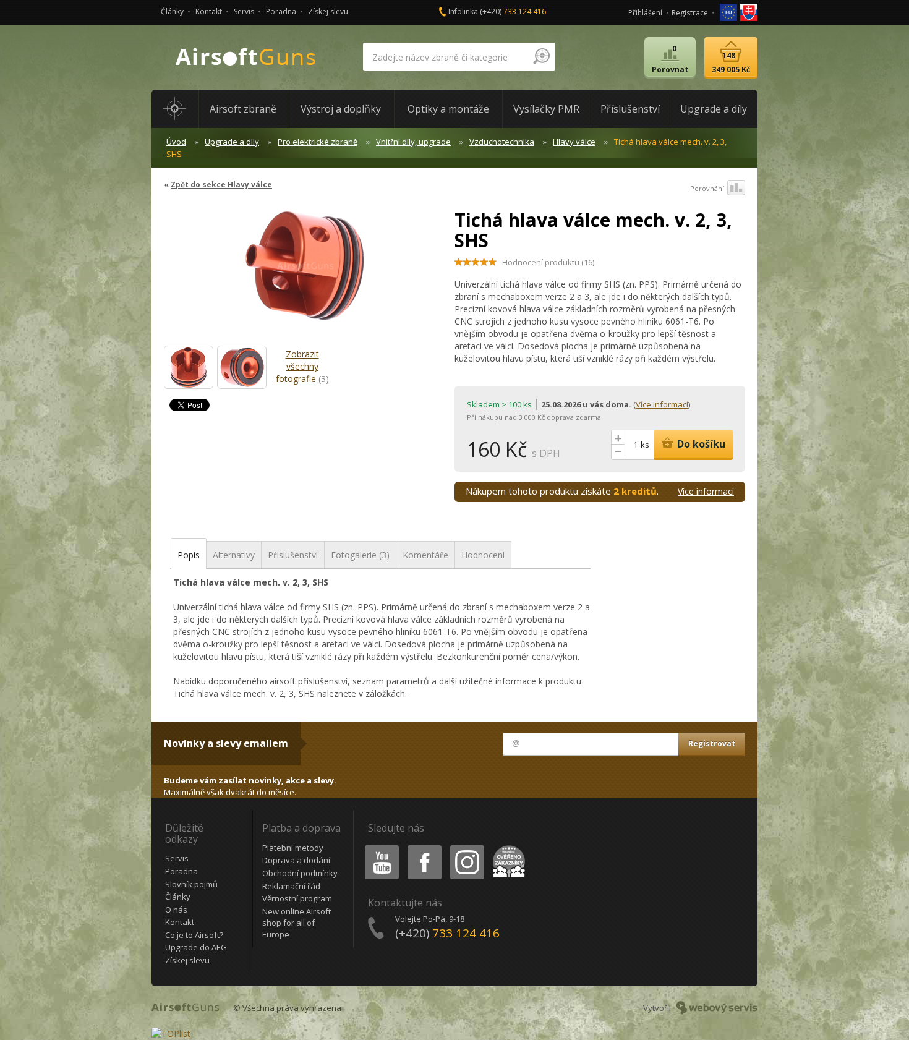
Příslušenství (293, 555)
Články (172, 11)
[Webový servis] (717, 1008)
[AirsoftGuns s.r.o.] (246, 57)
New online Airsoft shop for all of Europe (296, 923)
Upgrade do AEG (196, 947)
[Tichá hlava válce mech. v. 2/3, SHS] (188, 367)
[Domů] (175, 109)
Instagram (466, 847)
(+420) (513, 11)
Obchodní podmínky (300, 873)
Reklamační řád (291, 886)
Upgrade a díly (232, 141)
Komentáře (425, 555)
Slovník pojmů (191, 884)
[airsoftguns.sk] (749, 11)
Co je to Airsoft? (194, 934)
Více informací (662, 404)
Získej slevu (328, 11)
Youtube (379, 847)
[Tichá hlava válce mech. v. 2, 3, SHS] (304, 271)
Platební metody (292, 847)
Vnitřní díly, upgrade (413, 141)
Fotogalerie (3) (360, 555)
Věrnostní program (297, 898)
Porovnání (707, 188)
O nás (176, 909)
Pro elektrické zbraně (317, 141)
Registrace (690, 12)
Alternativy (234, 555)
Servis (244, 11)
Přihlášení (645, 12)
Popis (188, 555)
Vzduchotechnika (501, 141)
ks (645, 444)
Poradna (281, 11)
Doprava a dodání (296, 860)
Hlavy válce (574, 141)
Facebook (424, 847)
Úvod (176, 141)
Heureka (507, 847)
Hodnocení (483, 555)
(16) (548, 262)
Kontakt (208, 11)
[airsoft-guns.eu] (729, 11)
